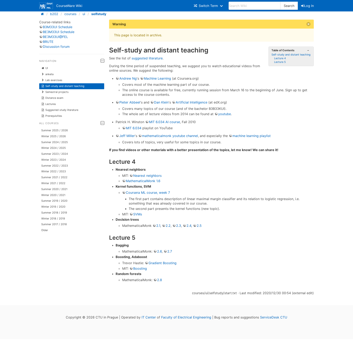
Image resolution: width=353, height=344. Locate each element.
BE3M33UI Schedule (58, 32)
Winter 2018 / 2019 (53, 218)
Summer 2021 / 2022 (54, 177)
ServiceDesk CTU (273, 317)
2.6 (159, 251)
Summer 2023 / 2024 (54, 153)
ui (84, 14)
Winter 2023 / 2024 (53, 159)
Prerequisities (53, 115)
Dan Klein (161, 102)
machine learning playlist (251, 136)
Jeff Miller (127, 136)
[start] (43, 13)
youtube (224, 114)
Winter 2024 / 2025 (53, 147)
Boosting (140, 268)
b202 (54, 14)
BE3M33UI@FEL (55, 37)
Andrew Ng (128, 78)
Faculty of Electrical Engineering (186, 317)
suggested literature (147, 58)
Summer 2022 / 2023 (54, 165)
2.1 (158, 226)
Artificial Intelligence (191, 102)
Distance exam (54, 97)
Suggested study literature (61, 109)
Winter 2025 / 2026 (53, 136)
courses (70, 14)
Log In (309, 6)
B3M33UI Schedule (57, 27)
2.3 (178, 226)
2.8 (159, 280)
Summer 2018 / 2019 (54, 212)
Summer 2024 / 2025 (54, 142)
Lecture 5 (280, 61)
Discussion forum (56, 47)
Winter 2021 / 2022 (53, 183)
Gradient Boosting (162, 263)
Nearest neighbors (147, 176)
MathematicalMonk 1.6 (143, 181)
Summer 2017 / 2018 (54, 224)
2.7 (169, 251)
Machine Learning (157, 78)
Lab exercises (53, 80)
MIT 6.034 (133, 128)
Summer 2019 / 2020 (54, 200)
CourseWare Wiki (69, 6)
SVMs (137, 214)
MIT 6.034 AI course (164, 122)
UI (46, 68)
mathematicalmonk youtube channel (170, 136)
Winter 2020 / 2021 (53, 195)
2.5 (199, 226)
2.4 (189, 226)
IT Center (149, 317)
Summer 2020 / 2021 (54, 189)
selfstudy (98, 14)
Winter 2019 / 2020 (53, 206)
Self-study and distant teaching (64, 86)
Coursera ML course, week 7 (148, 192)
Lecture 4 (280, 58)
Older (44, 230)
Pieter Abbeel (129, 102)
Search (289, 6)
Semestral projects (57, 92)
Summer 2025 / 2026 (54, 130)
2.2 (168, 226)
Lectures (50, 104)
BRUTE (48, 42)
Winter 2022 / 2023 (53, 171)
